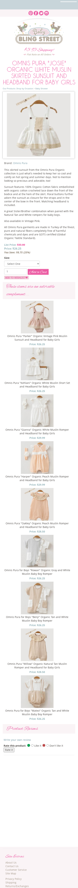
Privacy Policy (13, 879)
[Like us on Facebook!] (36, 12)
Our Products (9, 88)
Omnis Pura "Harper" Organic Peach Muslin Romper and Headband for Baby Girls (37, 478)
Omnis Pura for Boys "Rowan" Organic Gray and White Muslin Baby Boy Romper (37, 571)
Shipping (10, 882)
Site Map (10, 873)
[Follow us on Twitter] (41, 12)
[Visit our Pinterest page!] (30, 12)
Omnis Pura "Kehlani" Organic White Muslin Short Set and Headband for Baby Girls (37, 384)
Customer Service (16, 869)
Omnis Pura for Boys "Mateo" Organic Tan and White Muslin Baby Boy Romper (37, 712)
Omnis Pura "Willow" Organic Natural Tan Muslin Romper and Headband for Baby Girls (37, 665)
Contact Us (12, 866)
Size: (7, 258)
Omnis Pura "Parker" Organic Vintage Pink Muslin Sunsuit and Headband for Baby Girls (37, 337)
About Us (11, 862)
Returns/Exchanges (17, 886)
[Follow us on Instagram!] (46, 12)
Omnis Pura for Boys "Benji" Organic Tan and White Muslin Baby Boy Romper (37, 618)
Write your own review (17, 740)
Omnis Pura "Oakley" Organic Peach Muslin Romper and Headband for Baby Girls (37, 525)
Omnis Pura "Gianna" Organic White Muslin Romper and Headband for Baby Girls (37, 431)
